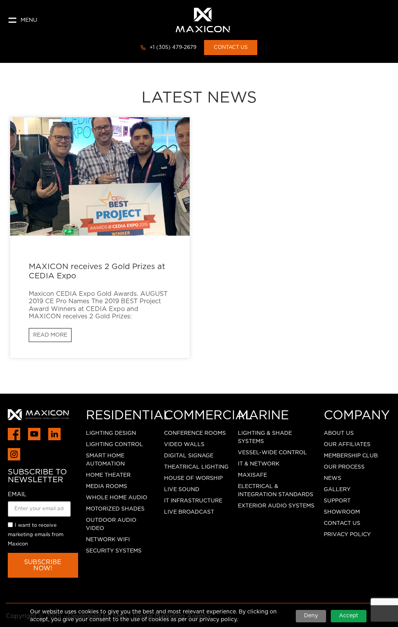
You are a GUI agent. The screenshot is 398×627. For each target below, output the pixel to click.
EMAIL (17, 494)
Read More (50, 335)
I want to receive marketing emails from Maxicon (35, 535)
